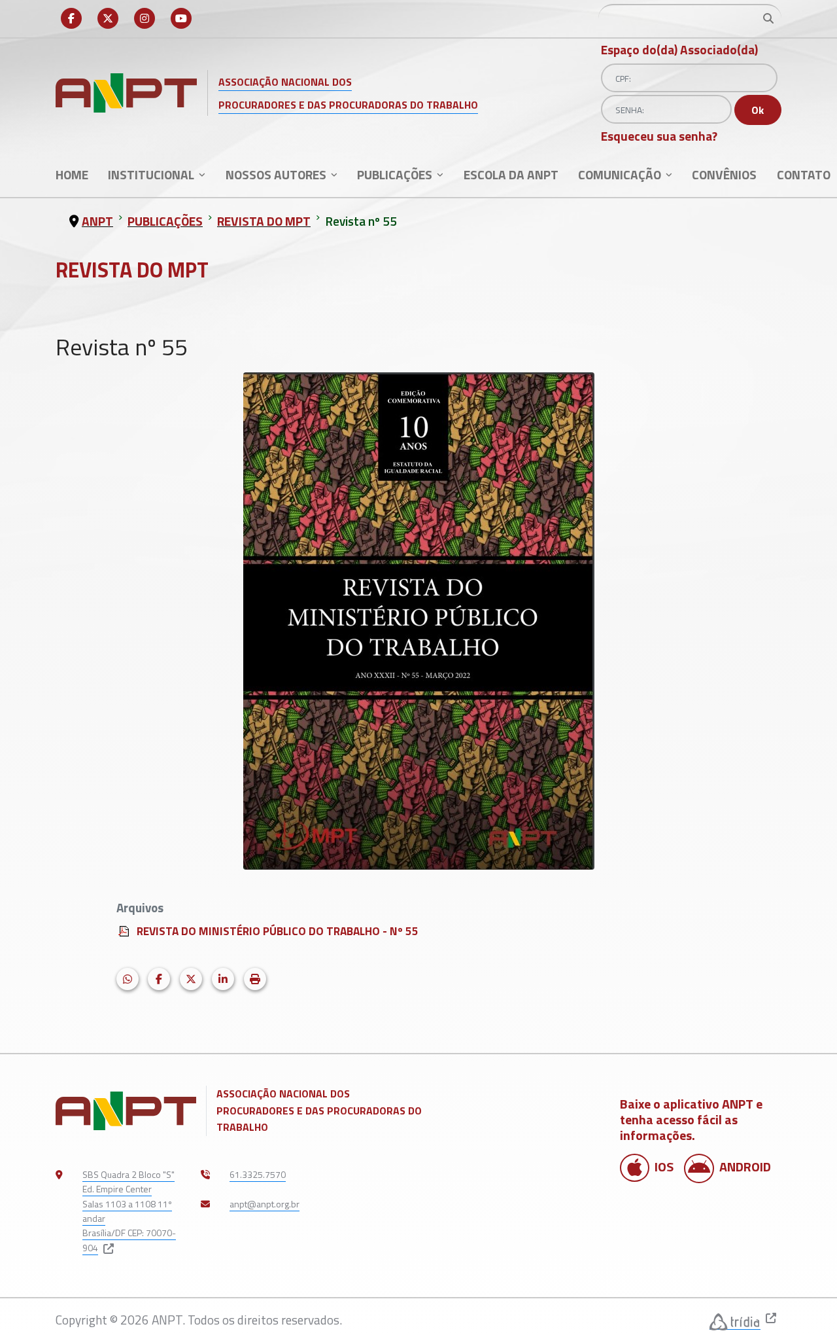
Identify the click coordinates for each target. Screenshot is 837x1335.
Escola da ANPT (511, 174)
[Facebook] (71, 18)
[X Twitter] (107, 18)
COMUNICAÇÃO (619, 174)
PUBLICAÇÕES (394, 174)
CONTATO (803, 174)
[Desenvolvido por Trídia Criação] (734, 1320)
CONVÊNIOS (724, 174)
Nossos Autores (276, 174)
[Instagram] (144, 18)
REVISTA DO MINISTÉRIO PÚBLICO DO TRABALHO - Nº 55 (277, 931)
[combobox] (689, 18)
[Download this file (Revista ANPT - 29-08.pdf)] (124, 929)
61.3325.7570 (258, 1174)
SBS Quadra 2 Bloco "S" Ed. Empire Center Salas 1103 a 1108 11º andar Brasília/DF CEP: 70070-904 (129, 1211)
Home (72, 174)
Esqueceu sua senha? (659, 135)
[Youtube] (181, 18)
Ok (757, 110)
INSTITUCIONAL (151, 174)
